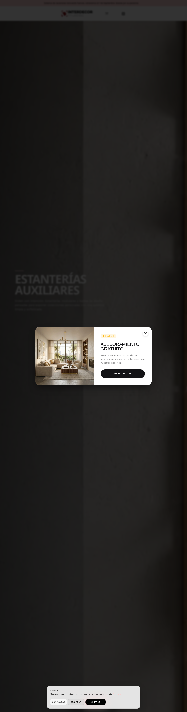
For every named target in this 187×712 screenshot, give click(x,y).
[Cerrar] (145, 333)
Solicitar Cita (123, 374)
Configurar (58, 702)
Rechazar (76, 702)
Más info (117, 694)
